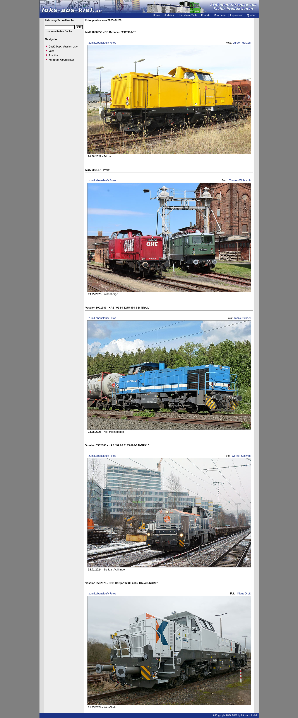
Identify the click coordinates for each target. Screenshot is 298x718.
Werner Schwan (241, 455)
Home (156, 15)
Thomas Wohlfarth (239, 180)
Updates (169, 15)
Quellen (251, 15)
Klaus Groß (244, 593)
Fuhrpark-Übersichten (62, 59)
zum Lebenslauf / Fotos (102, 42)
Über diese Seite (187, 15)
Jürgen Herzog (241, 42)
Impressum (236, 15)
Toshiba (53, 55)
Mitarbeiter (220, 15)
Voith (52, 51)
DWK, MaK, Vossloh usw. (63, 46)
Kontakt (205, 15)
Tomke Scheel (242, 318)
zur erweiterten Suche (59, 31)
